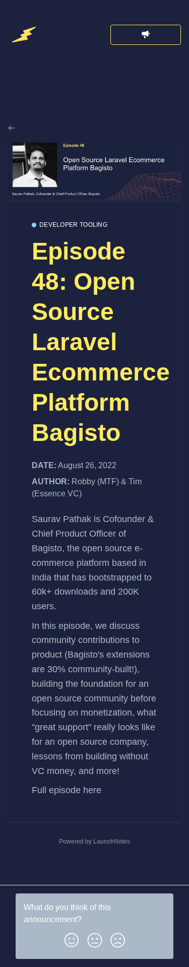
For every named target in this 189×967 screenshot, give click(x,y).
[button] (71, 938)
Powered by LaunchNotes (94, 841)
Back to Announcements (59, 127)
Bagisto (47, 548)
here (92, 790)
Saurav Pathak (63, 519)
